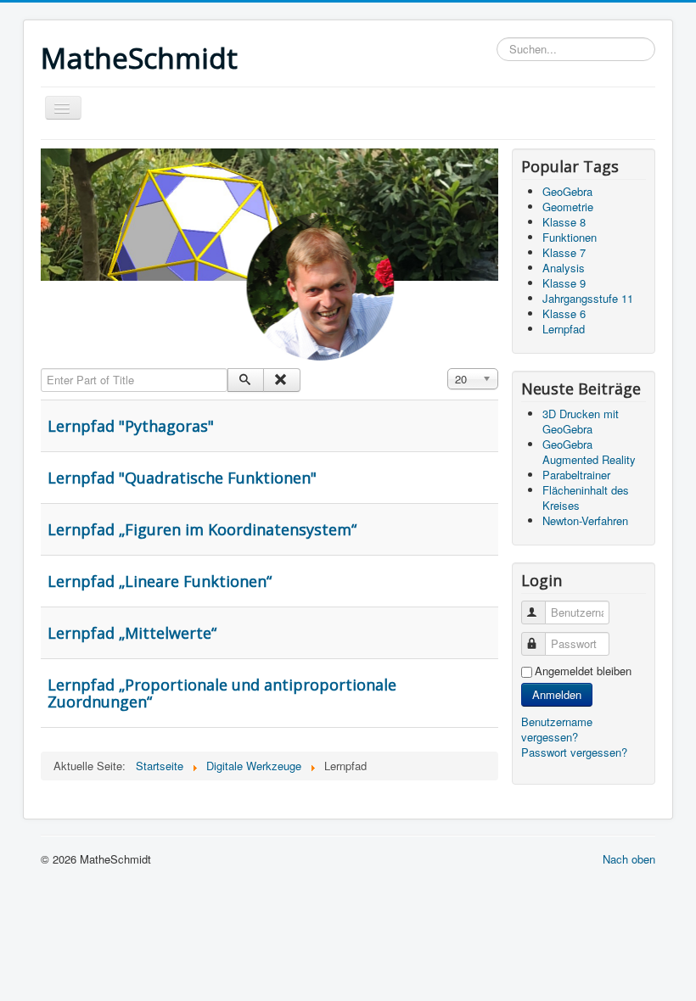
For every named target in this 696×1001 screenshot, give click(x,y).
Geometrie (567, 207)
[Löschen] (281, 380)
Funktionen (569, 237)
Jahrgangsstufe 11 (587, 298)
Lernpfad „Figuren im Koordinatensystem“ (202, 529)
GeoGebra (567, 191)
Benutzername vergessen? (556, 729)
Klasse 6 (564, 313)
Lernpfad (563, 329)
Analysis (563, 268)
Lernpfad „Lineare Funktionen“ (160, 581)
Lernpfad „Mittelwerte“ (132, 633)
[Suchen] (245, 380)
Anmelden (556, 694)
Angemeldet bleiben (583, 671)
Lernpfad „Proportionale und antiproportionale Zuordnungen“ (222, 693)
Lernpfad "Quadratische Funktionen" (182, 477)
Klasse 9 (564, 283)
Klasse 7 (564, 252)
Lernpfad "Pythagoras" (131, 426)
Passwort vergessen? (574, 752)
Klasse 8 (564, 222)
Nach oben (629, 859)
